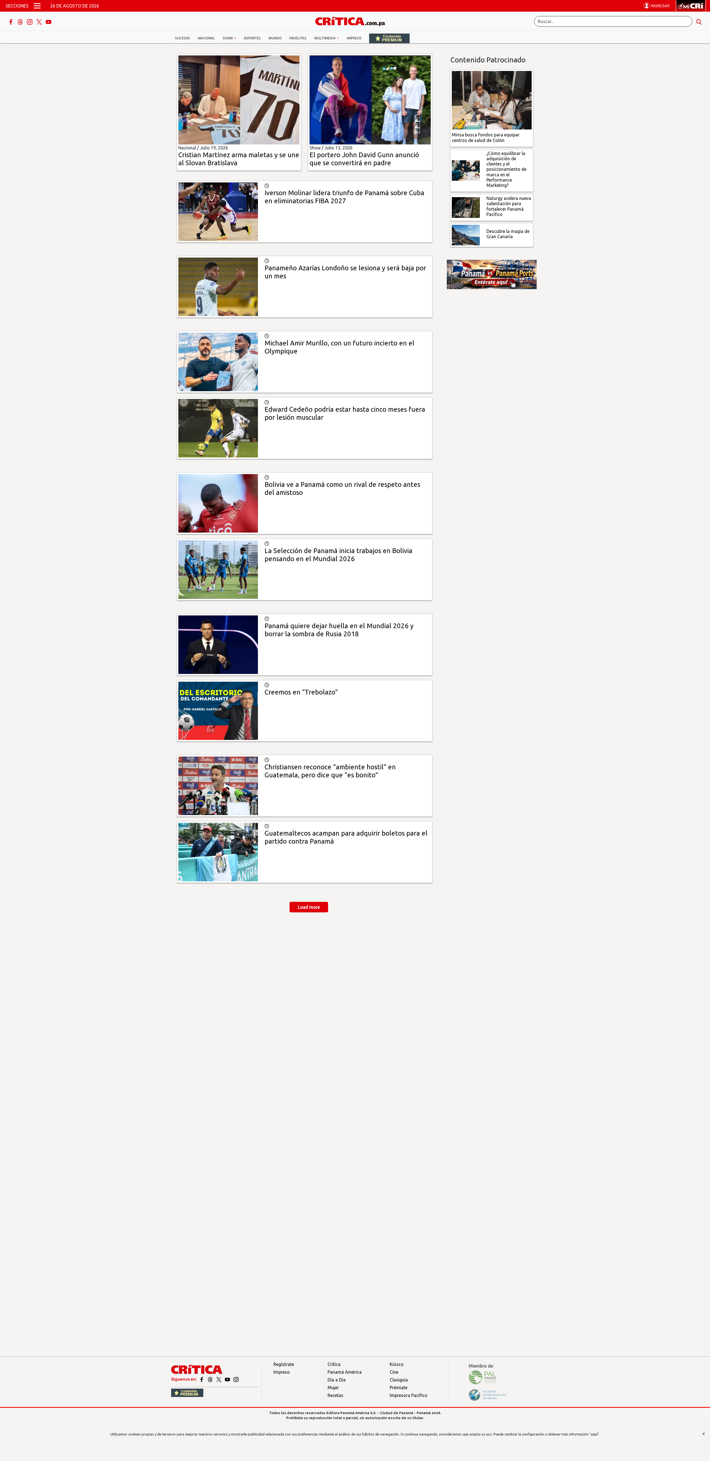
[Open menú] (37, 6)
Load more (309, 907)
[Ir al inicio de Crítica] (352, 20)
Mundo (275, 38)
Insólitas (297, 38)
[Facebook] (11, 21)
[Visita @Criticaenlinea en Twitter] (211, 1379)
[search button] (698, 21)
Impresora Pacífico (408, 1395)
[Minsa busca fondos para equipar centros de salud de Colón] (492, 99)
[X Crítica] (39, 21)
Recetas (335, 1395)
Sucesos (182, 38)
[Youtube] (48, 21)
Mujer (333, 1387)
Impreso (354, 38)
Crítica (334, 1364)
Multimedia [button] (325, 38)
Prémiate (398, 1387)
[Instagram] (30, 21)
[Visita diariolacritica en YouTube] (228, 1379)
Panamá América (345, 1372)
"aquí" (594, 1434)
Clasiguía (399, 1379)
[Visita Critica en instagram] (236, 1379)
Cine (394, 1372)
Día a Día (337, 1379)
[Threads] (21, 21)
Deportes (252, 38)
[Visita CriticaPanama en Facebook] (202, 1379)
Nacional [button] (206, 38)
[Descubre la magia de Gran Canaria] (466, 234)
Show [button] (228, 38)
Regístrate (283, 1364)
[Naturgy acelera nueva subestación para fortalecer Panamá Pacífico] (466, 207)
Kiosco (397, 1364)
